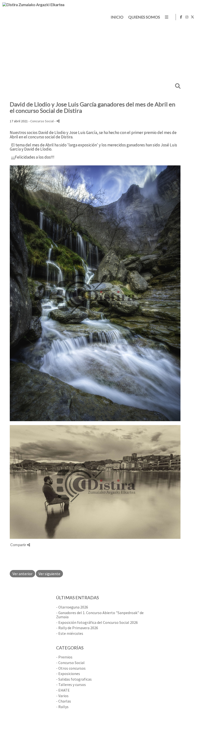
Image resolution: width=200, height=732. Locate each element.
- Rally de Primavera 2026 (77, 627)
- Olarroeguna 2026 (72, 607)
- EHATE (63, 690)
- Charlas (63, 701)
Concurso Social (42, 121)
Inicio (117, 17)
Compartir (18, 545)
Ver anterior (22, 573)
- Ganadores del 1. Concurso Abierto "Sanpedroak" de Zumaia (100, 614)
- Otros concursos (71, 668)
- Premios (64, 657)
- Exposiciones (68, 673)
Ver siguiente (49, 573)
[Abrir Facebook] (181, 17)
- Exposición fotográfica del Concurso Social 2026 (97, 622)
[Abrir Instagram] (186, 17)
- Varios (62, 695)
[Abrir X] (192, 17)
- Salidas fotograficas (74, 679)
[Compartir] (58, 121)
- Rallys (62, 706)
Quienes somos (144, 17)
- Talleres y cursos (71, 684)
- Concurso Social (70, 662)
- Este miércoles (69, 633)
